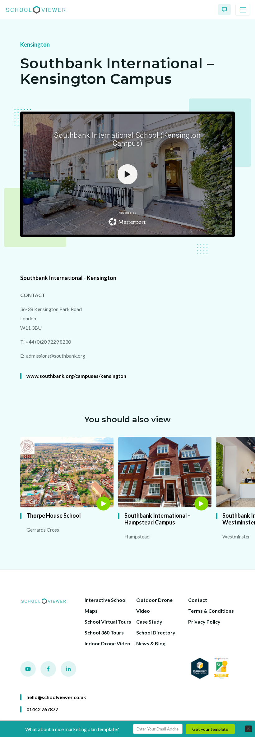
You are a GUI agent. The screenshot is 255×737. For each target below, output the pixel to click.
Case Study (149, 622)
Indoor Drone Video (107, 643)
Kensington (35, 44)
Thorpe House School (53, 515)
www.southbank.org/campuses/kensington (76, 376)
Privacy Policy (204, 622)
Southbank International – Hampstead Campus (157, 519)
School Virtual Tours (108, 622)
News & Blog (150, 643)
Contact (197, 600)
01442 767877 (42, 709)
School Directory (155, 632)
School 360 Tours (104, 632)
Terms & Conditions (211, 611)
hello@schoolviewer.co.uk (56, 697)
